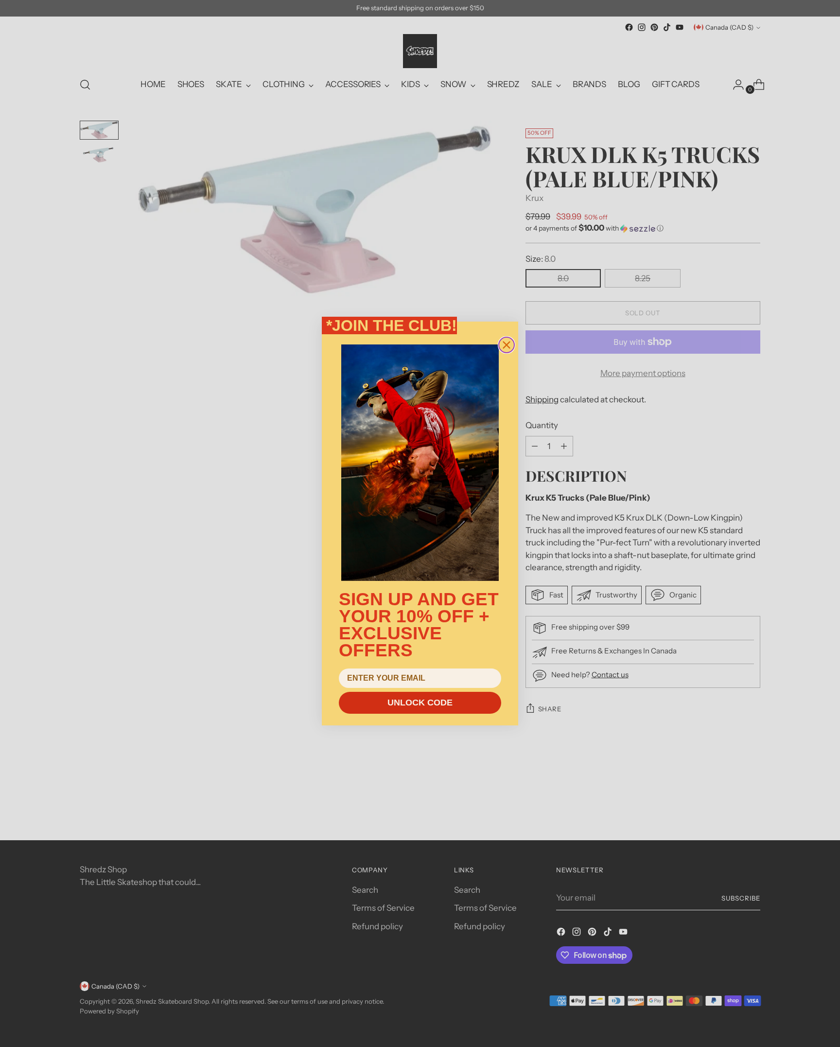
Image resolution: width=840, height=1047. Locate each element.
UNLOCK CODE (420, 702)
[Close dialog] (506, 345)
